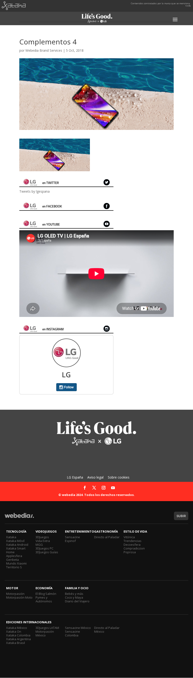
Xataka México (16, 628)
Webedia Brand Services (43, 50)
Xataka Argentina (18, 639)
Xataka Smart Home (15, 550)
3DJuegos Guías (47, 552)
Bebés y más (74, 594)
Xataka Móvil (15, 541)
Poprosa (130, 552)
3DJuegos (42, 537)
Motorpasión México (45, 633)
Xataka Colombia (18, 635)
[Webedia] (19, 518)
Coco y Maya (74, 597)
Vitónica (129, 537)
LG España (75, 477)
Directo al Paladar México (107, 629)
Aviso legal (95, 477)
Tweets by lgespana (34, 191)
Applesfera (14, 556)
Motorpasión (15, 594)
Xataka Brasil (15, 643)
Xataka (11, 537)
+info (188, 5)
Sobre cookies (118, 477)
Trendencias (132, 541)
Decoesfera (132, 544)
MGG (39, 544)
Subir (181, 516)
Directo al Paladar (107, 537)
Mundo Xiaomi (16, 563)
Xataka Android (17, 544)
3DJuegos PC (44, 548)
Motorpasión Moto (19, 597)
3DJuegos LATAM (47, 628)
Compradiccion (134, 548)
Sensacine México (78, 628)
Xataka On (13, 631)
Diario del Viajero (77, 601)
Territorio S (14, 567)
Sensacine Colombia (72, 633)
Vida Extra (43, 541)
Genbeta (12, 559)
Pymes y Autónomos (44, 599)
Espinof (70, 541)
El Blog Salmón (46, 594)
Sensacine (72, 537)
